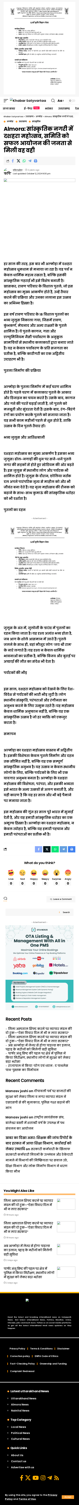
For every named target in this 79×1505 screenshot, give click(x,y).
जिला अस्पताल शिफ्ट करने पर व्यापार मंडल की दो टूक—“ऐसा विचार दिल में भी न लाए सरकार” (39, 1031)
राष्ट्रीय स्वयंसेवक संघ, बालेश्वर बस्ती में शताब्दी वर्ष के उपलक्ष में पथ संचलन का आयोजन (35, 1123)
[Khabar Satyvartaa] (28, 101)
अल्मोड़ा (10, 122)
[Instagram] (43, 1478)
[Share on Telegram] (29, 161)
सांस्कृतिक (36, 122)
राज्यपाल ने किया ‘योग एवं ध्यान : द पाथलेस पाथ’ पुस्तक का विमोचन (37, 1068)
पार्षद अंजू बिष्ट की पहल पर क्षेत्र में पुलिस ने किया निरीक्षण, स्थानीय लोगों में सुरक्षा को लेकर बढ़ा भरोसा (38, 1057)
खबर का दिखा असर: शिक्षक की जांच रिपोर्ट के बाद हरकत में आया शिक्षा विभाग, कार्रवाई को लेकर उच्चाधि (39, 1143)
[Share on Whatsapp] (24, 161)
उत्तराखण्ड (23, 122)
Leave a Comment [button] (62, 899)
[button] (68, 1497)
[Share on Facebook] (12, 161)
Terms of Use (27, 1499)
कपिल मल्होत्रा (17, 170)
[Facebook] (21, 1478)
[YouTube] (36, 1478)
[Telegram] (49, 1478)
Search (66, 912)
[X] (28, 1478)
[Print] (35, 161)
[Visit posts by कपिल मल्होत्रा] (7, 172)
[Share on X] (18, 161)
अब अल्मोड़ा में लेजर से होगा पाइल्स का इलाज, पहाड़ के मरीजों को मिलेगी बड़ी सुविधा (38, 1047)
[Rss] (56, 1478)
